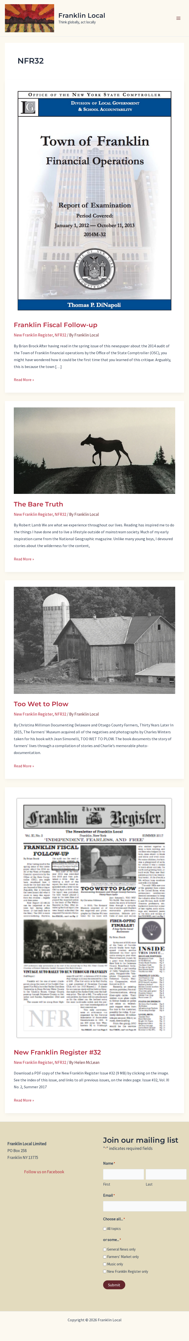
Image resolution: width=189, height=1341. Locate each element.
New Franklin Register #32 (57, 1052)
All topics (114, 1228)
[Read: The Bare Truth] (94, 450)
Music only (115, 1264)
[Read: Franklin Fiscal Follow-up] (94, 200)
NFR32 (60, 335)
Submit (114, 1284)
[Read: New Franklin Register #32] (94, 917)
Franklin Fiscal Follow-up (55, 325)
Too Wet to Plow (41, 704)
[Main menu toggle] (178, 18)
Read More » (24, 380)
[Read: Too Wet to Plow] (94, 639)
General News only (121, 1249)
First (106, 1184)
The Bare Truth (38, 504)
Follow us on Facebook (44, 1171)
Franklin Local (81, 15)
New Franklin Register (33, 335)
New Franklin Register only (127, 1271)
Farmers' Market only (123, 1256)
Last (149, 1184)
